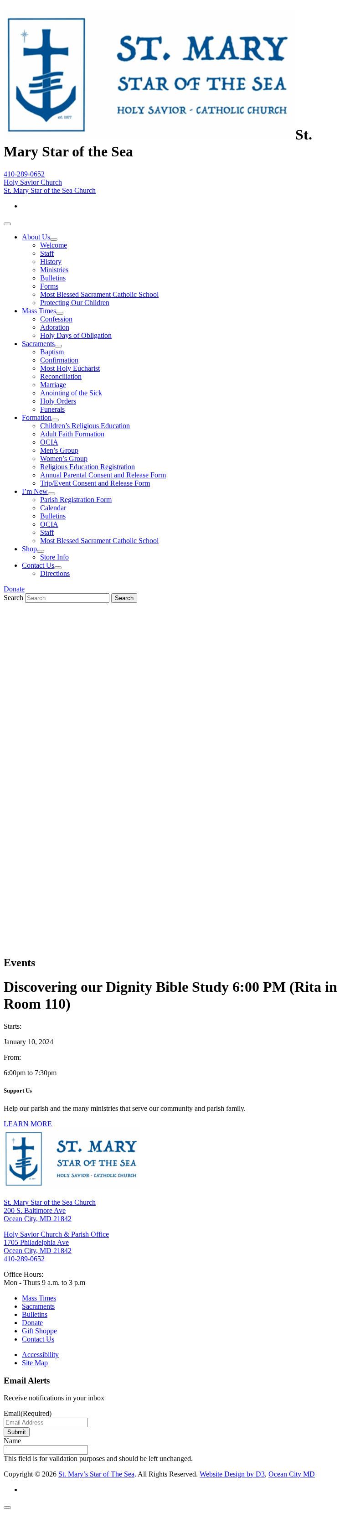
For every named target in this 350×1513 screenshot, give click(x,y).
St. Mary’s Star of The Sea (96, 1474)
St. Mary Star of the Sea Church (50, 190)
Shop (29, 549)
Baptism (52, 352)
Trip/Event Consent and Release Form (95, 483)
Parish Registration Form (76, 499)
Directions (55, 573)
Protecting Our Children (74, 302)
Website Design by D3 (232, 1474)
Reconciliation (61, 376)
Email (27, 1413)
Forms (49, 286)
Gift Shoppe (39, 1331)
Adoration (54, 327)
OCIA (49, 442)
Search (13, 597)
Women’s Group (64, 458)
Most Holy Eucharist (70, 368)
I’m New (35, 491)
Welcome (53, 245)
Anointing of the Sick (71, 393)
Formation (36, 417)
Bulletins (53, 278)
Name (12, 1441)
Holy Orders (58, 401)
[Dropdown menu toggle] (53, 239)
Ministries (54, 270)
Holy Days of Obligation (76, 335)
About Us (36, 237)
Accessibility (40, 1354)
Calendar (53, 508)
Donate (14, 589)
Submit (16, 1432)
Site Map (35, 1363)
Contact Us (38, 565)
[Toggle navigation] (7, 224)
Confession (56, 319)
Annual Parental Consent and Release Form (103, 475)
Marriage (53, 385)
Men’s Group (59, 450)
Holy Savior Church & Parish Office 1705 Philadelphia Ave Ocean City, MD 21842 (56, 1242)
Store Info (54, 557)
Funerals (52, 409)
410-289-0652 (24, 174)
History (51, 261)
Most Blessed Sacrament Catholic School (99, 294)
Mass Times (39, 311)
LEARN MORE (28, 1124)
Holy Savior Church (33, 182)
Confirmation (59, 360)
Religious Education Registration (87, 467)
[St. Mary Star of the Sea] (149, 134)
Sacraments (38, 343)
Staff (47, 253)
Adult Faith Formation (72, 434)
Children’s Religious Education (85, 426)
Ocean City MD (291, 1474)
